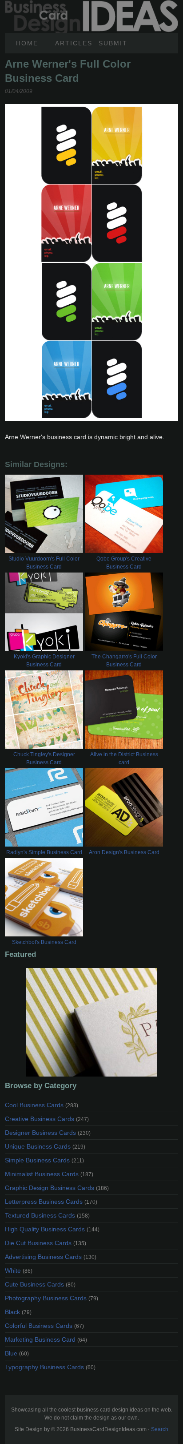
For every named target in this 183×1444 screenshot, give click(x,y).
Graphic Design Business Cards (57, 1187)
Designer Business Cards (48, 1132)
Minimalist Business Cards (49, 1174)
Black (18, 1311)
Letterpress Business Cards (51, 1201)
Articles (73, 43)
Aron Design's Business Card (124, 852)
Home (27, 43)
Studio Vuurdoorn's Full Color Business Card (44, 563)
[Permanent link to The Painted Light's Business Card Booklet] (91, 1022)
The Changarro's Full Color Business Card (124, 660)
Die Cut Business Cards (45, 1242)
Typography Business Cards (50, 1367)
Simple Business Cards (44, 1160)
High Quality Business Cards (52, 1229)
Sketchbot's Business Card (44, 942)
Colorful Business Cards (44, 1325)
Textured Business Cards (47, 1215)
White (18, 1270)
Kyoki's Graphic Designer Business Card (44, 660)
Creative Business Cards (47, 1118)
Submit (113, 43)
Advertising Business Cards (50, 1256)
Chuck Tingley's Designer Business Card (44, 758)
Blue (17, 1353)
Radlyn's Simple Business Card (44, 852)
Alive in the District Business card (124, 758)
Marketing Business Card (46, 1339)
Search (159, 1429)
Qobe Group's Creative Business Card (123, 563)
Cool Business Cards (41, 1105)
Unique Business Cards (45, 1146)
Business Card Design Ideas (91, 5)
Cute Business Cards (40, 1284)
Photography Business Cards (51, 1298)
